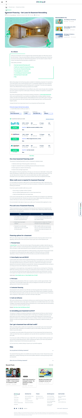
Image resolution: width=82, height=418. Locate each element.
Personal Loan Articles (20, 7)
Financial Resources (10, 376)
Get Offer (15, 127)
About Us (15, 395)
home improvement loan (45, 94)
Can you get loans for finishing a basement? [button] (19, 350)
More (23, 129)
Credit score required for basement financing (24, 67)
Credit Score (35, 111)
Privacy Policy (16, 397)
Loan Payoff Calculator (29, 400)
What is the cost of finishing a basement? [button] (18, 360)
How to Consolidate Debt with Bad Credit (51, 402)
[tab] (32, 350)
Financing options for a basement (21, 71)
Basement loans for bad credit (20, 74)
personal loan (14, 245)
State (45, 111)
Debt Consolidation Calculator (28, 399)
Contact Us (25, 408)
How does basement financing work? (22, 65)
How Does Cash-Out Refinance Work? (21, 307)
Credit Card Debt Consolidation (49, 405)
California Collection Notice (18, 402)
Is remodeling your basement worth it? (22, 72)
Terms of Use (16, 399)
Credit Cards (25, 376)
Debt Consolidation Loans (29, 396)
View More (31, 155)
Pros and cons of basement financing (22, 69)
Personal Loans (12, 7)
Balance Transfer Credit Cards (40, 399)
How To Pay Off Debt (50, 396)
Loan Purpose (12, 111)
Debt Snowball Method (50, 399)
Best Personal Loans (39, 396)
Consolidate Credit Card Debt (62, 400)
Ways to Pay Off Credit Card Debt (61, 397)
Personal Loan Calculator (29, 402)
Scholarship (16, 404)
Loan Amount (26, 111)
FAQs (15, 76)
